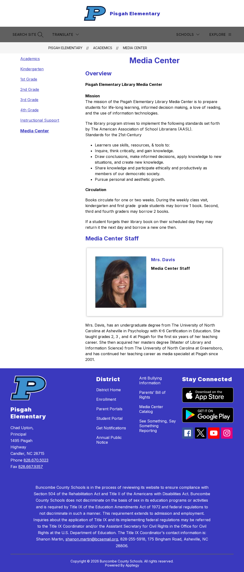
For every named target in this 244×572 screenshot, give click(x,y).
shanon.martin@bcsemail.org (92, 539)
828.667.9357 (30, 466)
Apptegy (132, 565)
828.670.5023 (36, 460)
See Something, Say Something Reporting (157, 426)
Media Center (135, 48)
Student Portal (109, 418)
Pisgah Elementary (65, 48)
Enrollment (106, 399)
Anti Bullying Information (150, 380)
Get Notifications (111, 428)
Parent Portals (109, 408)
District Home (108, 389)
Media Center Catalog (151, 409)
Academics (102, 48)
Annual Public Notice (109, 440)
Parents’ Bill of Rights (152, 395)
